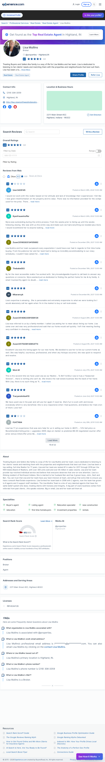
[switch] (98, 151)
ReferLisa (95, 75)
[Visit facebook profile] (4, 106)
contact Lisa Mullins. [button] (55, 646)
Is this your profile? (93, 15)
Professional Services (19, 23)
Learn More (93, 35)
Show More (25, 70)
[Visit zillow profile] (9, 106)
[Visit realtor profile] (15, 106)
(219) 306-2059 (14, 92)
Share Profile (78, 75)
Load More (52, 440)
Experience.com (20, 760)
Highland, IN (12, 97)
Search (4, 23)
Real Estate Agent (50, 23)
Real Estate (35, 23)
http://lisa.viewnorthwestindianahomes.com (22, 102)
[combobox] (42, 131)
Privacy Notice (75, 760)
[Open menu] (100, 4)
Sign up (86, 4)
